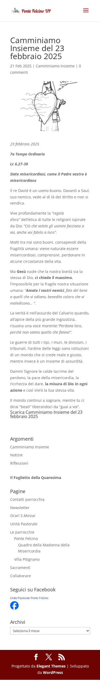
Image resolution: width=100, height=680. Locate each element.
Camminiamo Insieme (55, 65)
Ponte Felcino (26, 538)
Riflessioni (19, 463)
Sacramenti (20, 567)
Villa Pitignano (26, 559)
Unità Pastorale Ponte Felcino (29, 598)
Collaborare (20, 575)
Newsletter (20, 507)
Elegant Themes (51, 666)
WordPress (53, 672)
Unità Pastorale (23, 523)
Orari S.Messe (22, 515)
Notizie (16, 454)
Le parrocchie (22, 532)
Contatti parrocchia (27, 499)
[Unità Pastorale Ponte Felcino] (14, 608)
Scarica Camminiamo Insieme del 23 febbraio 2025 (46, 414)
